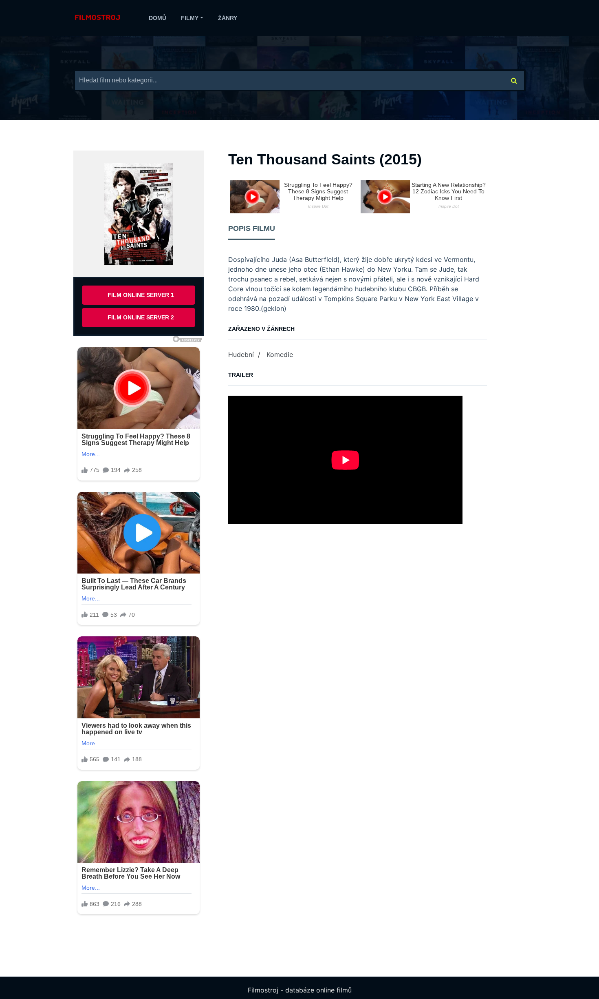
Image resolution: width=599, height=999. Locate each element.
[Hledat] (514, 80)
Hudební (241, 354)
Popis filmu (251, 228)
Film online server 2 (141, 317)
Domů (157, 18)
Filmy (189, 18)
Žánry (227, 18)
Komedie (279, 354)
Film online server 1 (141, 295)
